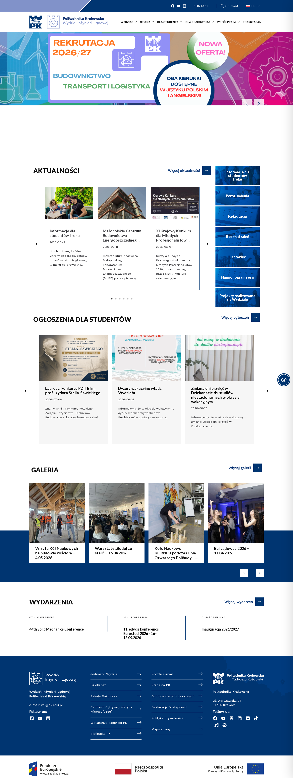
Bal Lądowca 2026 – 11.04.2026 (209, 550)
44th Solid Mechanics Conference (56, 629)
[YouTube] (178, 6)
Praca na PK (160, 685)
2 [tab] (116, 299)
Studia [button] (145, 22)
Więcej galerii (240, 468)
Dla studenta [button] (167, 22)
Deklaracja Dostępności (169, 707)
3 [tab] (120, 299)
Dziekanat (98, 685)
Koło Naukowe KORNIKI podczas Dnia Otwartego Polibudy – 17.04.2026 (153, 553)
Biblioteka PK (100, 734)
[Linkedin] (239, 718)
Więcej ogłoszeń (235, 317)
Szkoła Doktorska (103, 696)
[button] (146, 72)
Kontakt (201, 6)
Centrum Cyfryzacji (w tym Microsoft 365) (111, 709)
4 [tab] (124, 299)
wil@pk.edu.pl (52, 705)
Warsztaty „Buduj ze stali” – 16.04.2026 (91, 550)
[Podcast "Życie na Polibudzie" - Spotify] (224, 725)
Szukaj (231, 6)
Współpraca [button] (226, 22)
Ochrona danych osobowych (173, 696)
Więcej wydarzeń (238, 602)
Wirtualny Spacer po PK (108, 723)
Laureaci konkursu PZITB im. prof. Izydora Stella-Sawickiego (72, 390)
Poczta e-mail (162, 674)
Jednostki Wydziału (105, 674)
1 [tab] (112, 299)
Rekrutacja (252, 22)
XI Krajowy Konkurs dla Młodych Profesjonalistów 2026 (173, 236)
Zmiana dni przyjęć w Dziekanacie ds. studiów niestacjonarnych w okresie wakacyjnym (215, 395)
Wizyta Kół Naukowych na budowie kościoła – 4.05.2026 (34, 553)
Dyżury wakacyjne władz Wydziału (140, 390)
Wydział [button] (127, 22)
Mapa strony (160, 729)
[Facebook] (172, 6)
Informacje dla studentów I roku (65, 233)
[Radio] (216, 725)
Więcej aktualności (184, 170)
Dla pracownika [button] (197, 22)
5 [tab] (128, 299)
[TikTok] (256, 718)
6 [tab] (132, 299)
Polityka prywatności (167, 718)
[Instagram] (184, 6)
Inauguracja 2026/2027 (220, 629)
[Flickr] (247, 718)
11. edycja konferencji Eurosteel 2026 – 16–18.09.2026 (140, 633)
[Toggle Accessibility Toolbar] (284, 380)
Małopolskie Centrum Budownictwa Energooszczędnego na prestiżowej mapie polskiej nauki (122, 236)
